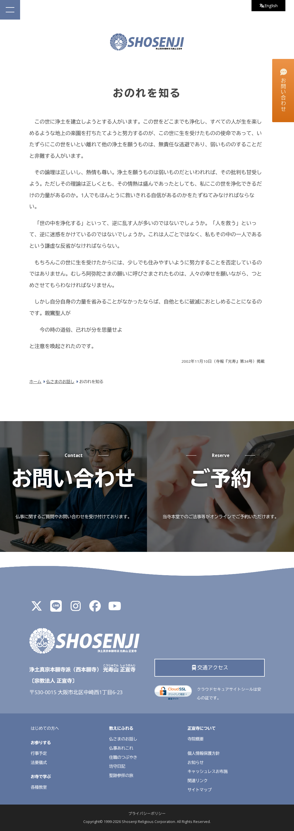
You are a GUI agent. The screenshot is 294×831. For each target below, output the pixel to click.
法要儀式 (39, 762)
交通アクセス (212, 667)
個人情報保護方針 (203, 753)
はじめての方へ (45, 728)
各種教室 (39, 787)
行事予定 (39, 753)
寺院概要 (195, 739)
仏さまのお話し (123, 739)
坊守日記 (117, 766)
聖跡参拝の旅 (121, 775)
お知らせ (195, 762)
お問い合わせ (283, 95)
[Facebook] (95, 608)
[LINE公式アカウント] (56, 608)
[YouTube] (114, 608)
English (271, 5)
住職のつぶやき (123, 757)
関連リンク (197, 780)
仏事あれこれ (121, 748)
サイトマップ (199, 789)
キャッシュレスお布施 (207, 771)
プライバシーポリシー (147, 813)
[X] (36, 608)
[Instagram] (75, 608)
